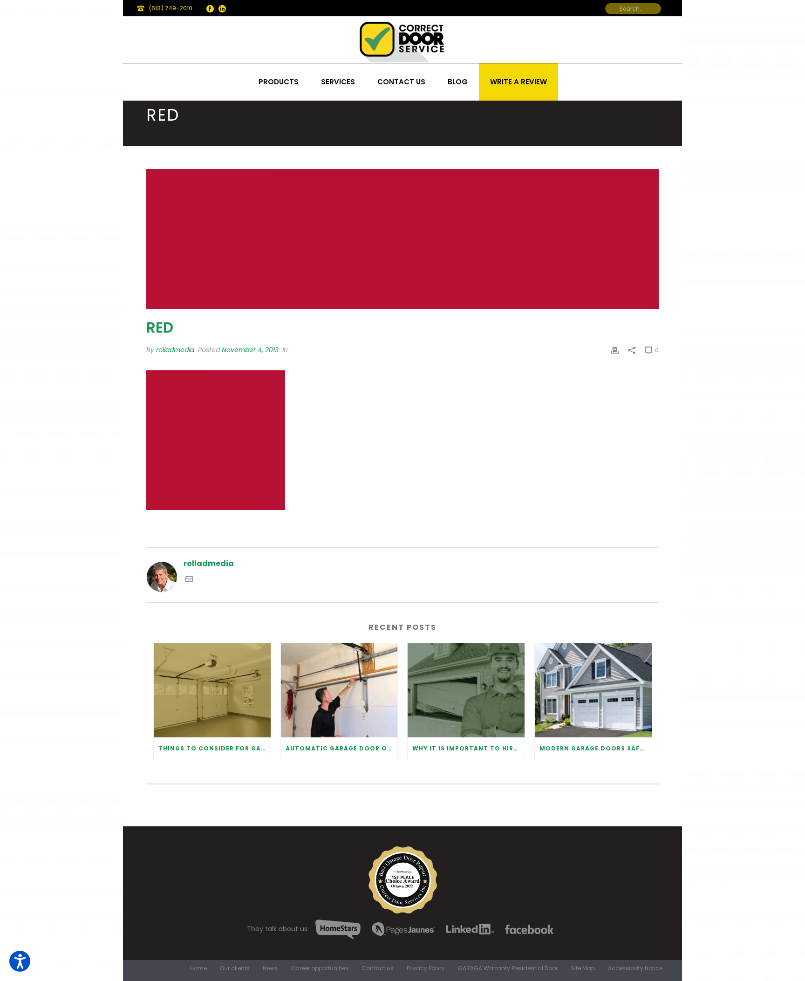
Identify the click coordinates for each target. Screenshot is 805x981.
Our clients (235, 968)
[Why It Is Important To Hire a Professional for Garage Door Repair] (466, 690)
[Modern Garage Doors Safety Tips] (593, 690)
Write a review (518, 82)
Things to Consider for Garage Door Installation (214, 748)
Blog (458, 82)
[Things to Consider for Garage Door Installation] (212, 690)
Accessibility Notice (635, 968)
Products (279, 82)
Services (338, 82)
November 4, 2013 (250, 349)
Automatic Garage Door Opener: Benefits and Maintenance (342, 748)
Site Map (583, 968)
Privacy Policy (426, 968)
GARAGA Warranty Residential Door (508, 968)
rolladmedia (175, 349)
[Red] (402, 239)
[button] (19, 961)
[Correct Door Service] (402, 39)
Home (198, 968)
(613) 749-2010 (170, 8)
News (270, 968)
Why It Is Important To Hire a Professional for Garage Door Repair (468, 748)
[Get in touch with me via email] (189, 580)
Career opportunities (319, 968)
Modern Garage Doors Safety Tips (595, 748)
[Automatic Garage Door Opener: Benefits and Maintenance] (339, 690)
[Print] (615, 350)
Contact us (401, 82)
